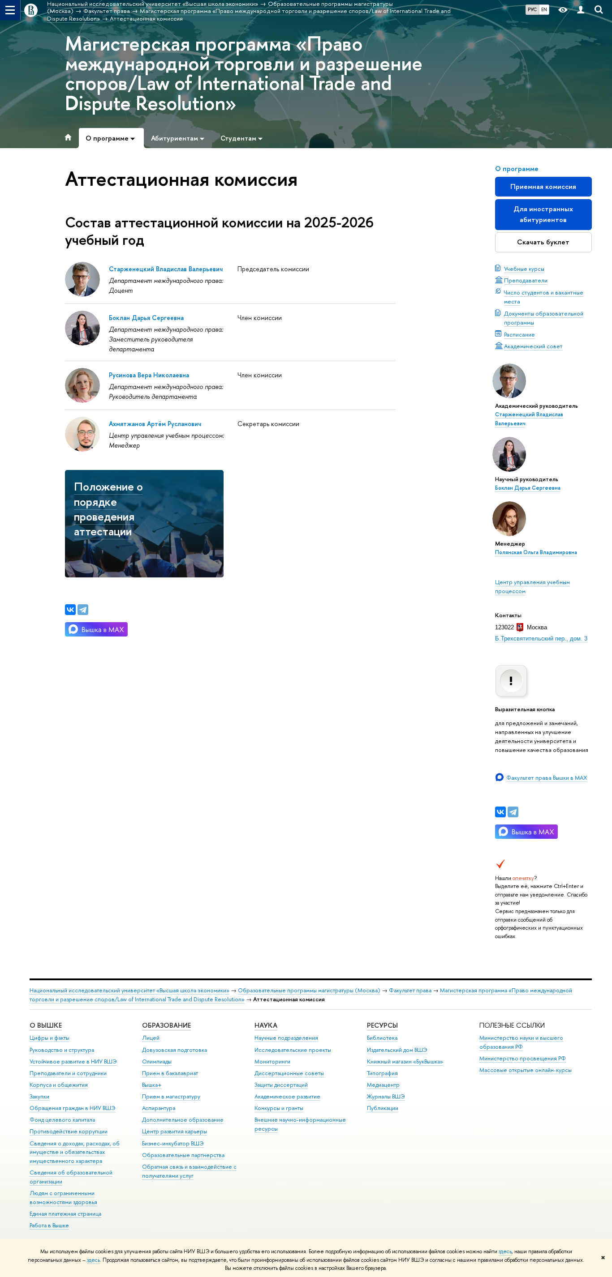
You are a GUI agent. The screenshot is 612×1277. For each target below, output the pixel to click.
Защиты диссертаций (281, 1085)
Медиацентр (383, 1085)
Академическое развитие (287, 1096)
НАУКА (265, 1025)
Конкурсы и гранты (278, 1108)
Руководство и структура (62, 1050)
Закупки (39, 1096)
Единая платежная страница (65, 1213)
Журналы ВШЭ (386, 1096)
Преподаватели (525, 280)
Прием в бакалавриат (170, 1073)
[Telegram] (513, 812)
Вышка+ (152, 1085)
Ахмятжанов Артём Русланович (155, 423)
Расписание (519, 334)
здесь (505, 1251)
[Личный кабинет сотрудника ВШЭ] (580, 10)
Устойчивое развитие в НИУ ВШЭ (73, 1061)
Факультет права (410, 990)
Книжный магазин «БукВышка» (405, 1061)
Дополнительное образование (183, 1119)
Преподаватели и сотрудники (68, 1073)
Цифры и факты (49, 1038)
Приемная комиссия (543, 186)
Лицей (150, 1038)
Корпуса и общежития (59, 1085)
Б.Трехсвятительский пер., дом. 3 (541, 638)
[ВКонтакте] (500, 812)
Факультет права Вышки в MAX (546, 777)
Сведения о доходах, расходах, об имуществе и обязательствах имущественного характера (75, 1152)
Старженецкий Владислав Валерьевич (166, 269)
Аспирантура (158, 1108)
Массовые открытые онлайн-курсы (525, 1070)
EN (544, 9)
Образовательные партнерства (183, 1155)
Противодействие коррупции (69, 1131)
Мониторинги (272, 1061)
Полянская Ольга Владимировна (536, 552)
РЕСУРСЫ (382, 1025)
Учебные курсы (524, 269)
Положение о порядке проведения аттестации (108, 508)
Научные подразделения (286, 1038)
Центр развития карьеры (174, 1131)
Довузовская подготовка (174, 1050)
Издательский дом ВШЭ (397, 1050)
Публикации (382, 1108)
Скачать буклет (543, 242)
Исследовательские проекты (292, 1050)
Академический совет (533, 346)
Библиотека (382, 1038)
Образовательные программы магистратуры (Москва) (309, 990)
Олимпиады (157, 1061)
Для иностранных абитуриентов (543, 214)
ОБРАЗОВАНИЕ (166, 1025)
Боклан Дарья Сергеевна (527, 487)
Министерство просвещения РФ (522, 1058)
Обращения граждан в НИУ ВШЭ (73, 1108)
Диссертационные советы (289, 1073)
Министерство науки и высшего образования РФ (521, 1042)
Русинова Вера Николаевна (149, 375)
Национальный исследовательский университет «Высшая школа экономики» (129, 990)
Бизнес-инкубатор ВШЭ (173, 1143)
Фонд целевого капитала (62, 1119)
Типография (382, 1073)
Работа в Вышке (49, 1225)
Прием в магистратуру (171, 1096)
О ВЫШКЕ (46, 1025)
